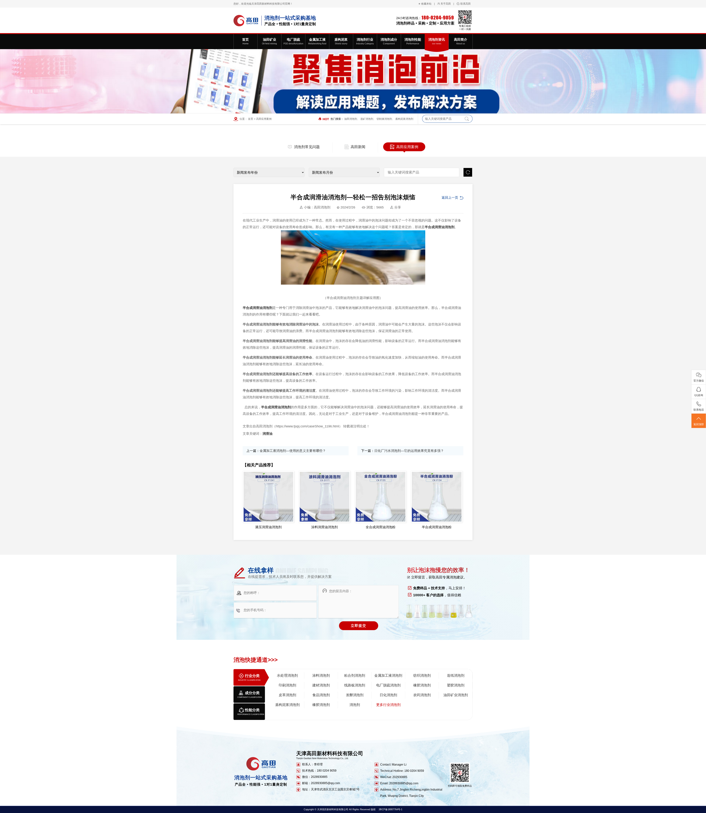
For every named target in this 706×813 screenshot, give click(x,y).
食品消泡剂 (321, 695)
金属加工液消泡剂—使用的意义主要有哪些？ (293, 451)
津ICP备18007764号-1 (390, 809)
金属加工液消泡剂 (388, 675)
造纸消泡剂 (455, 675)
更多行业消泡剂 (388, 705)
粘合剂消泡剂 (354, 675)
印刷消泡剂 (287, 685)
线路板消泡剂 (354, 685)
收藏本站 (426, 3)
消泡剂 (355, 705)
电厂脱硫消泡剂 (388, 685)
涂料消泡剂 (321, 675)
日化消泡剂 (388, 695)
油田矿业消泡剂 (455, 695)
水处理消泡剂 (287, 675)
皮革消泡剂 (287, 695)
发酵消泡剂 (354, 695)
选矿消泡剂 (366, 118)
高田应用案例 (264, 118)
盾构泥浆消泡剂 (404, 118)
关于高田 (446, 3)
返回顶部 (698, 424)
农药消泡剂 (422, 695)
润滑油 (267, 433)
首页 (250, 118)
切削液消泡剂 (384, 118)
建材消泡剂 (321, 685)
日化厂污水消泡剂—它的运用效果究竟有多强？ (409, 451)
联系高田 (465, 3)
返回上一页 (450, 197)
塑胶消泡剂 (455, 685)
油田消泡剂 (350, 118)
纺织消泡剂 (422, 675)
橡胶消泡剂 (422, 685)
